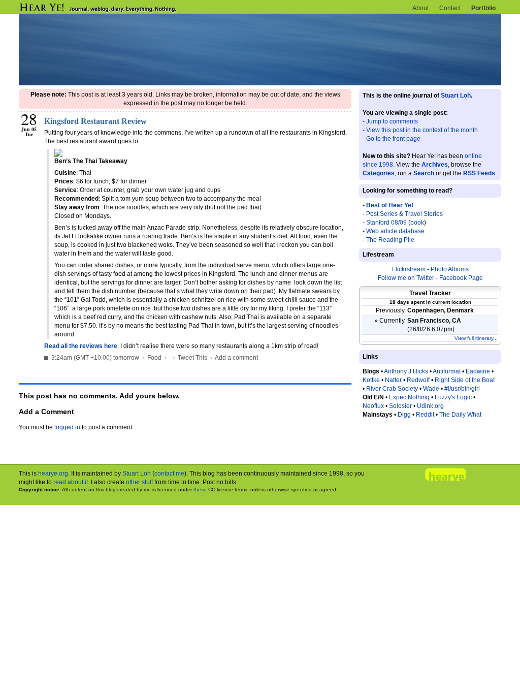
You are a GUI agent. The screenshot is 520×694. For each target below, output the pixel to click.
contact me (169, 473)
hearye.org (53, 473)
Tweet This (192, 357)
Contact (450, 8)
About (420, 8)
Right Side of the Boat (465, 380)
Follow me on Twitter (406, 277)
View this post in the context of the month (422, 130)
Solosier (400, 405)
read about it (70, 482)
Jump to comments (392, 121)
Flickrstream (409, 269)
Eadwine (478, 371)
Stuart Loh (456, 95)
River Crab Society (392, 388)
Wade (431, 388)
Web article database (395, 231)
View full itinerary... (476, 338)
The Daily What (460, 414)
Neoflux (373, 405)
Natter (393, 380)
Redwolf (418, 380)
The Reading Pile (390, 239)
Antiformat (447, 371)
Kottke (371, 380)
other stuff (139, 482)
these (200, 489)
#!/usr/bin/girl (462, 388)
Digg (404, 414)
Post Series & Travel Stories (404, 213)
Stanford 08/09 (386, 222)
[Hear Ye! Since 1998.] (115, 11)
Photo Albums (450, 269)
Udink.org (430, 405)
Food (154, 357)
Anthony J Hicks (406, 371)
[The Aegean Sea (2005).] (260, 83)
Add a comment (236, 357)
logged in (67, 427)
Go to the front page (393, 138)
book (417, 222)
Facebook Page (461, 277)
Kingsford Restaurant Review (95, 121)
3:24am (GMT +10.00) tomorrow (94, 357)
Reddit (425, 414)
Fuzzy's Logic (453, 397)
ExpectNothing (409, 397)
